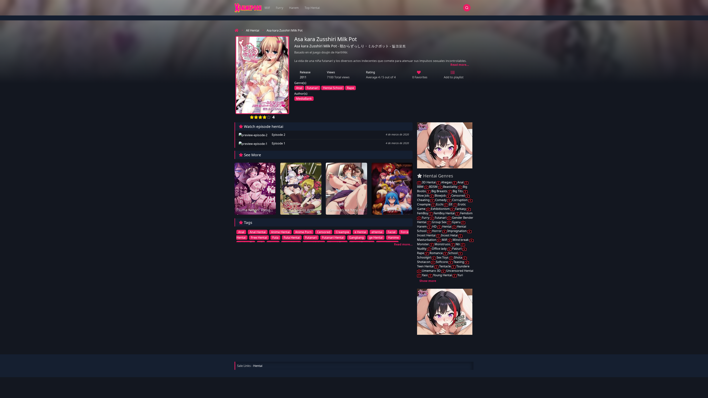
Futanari (312, 88)
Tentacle (445, 266)
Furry (279, 8)
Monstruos (442, 244)
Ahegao (446, 182)
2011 (303, 77)
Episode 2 (278, 135)
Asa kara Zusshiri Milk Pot (285, 30)
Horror (436, 231)
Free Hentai (259, 237)
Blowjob (440, 195)
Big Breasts (439, 191)
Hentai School (332, 88)
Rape (350, 88)
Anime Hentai (280, 232)
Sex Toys (442, 257)
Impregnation (457, 231)
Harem (294, 8)
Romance (436, 253)
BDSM (433, 187)
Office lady (439, 249)
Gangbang (356, 237)
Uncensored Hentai (459, 271)
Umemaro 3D (431, 271)
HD (434, 226)
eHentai (377, 232)
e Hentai (360, 232)
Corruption (459, 200)
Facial (391, 232)
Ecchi (439, 204)
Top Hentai (312, 8)
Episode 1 (278, 143)
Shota (458, 257)
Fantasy (460, 209)
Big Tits (458, 191)
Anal (299, 88)
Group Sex (439, 222)
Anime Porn (303, 232)
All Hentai (252, 30)
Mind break (460, 240)
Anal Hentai (258, 232)
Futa (275, 237)
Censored (323, 232)
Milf (267, 8)
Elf (450, 204)
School (452, 253)
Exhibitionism (440, 209)
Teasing (459, 262)
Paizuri (456, 249)
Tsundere (462, 266)
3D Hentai (428, 182)
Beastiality (450, 187)
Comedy (440, 200)
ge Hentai (376, 237)
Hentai (446, 226)
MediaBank (304, 99)
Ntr (458, 244)
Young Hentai (442, 275)
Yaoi (424, 275)
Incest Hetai (449, 235)
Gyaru (456, 222)
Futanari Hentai (333, 237)
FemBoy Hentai (444, 213)
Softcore (442, 262)
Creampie (342, 232)
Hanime (393, 237)
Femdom (466, 213)
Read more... (459, 65)
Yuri (460, 275)
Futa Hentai (292, 237)
